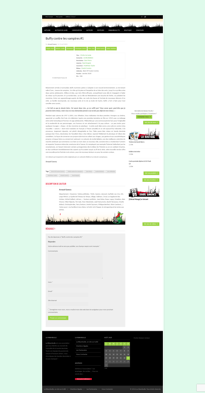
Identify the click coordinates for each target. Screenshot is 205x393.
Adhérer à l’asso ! (71, 17)
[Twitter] (145, 17)
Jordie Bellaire (88, 58)
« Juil (105, 368)
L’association (77, 30)
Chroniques (70, 48)
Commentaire (53, 251)
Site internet (52, 300)
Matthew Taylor (89, 66)
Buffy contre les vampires (75, 171)
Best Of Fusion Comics (57, 171)
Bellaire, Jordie (60, 48)
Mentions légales (82, 346)
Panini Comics (100, 48)
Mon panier (59, 17)
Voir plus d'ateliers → (151, 180)
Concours (140, 30)
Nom (50, 282)
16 (128, 354)
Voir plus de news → (151, 122)
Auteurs (89, 30)
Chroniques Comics (80, 48)
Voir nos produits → (151, 173)
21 (120, 358)
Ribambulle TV (114, 30)
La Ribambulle (51, 343)
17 (106, 358)
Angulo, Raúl (50, 48)
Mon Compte (49, 17)
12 (113, 354)
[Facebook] (142, 17)
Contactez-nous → (144, 117)
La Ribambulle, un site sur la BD (87, 342)
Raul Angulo (75, 175)
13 (117, 354)
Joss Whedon (111, 171)
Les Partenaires (81, 350)
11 (110, 354)
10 (106, 354)
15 (124, 354)
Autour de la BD (61, 30)
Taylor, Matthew (111, 48)
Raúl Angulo (86, 63)
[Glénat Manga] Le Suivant (138, 199)
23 (128, 358)
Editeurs (100, 30)
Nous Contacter (81, 354)
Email (50, 291)
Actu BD (47, 30)
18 (110, 358)
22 (124, 358)
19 (113, 358)
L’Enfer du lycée (85, 55)
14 (120, 354)
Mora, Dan (91, 48)
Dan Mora (87, 60)
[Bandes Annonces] (144, 191)
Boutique (128, 30)
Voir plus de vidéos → (151, 224)
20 (117, 358)
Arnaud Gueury (52, 44)
